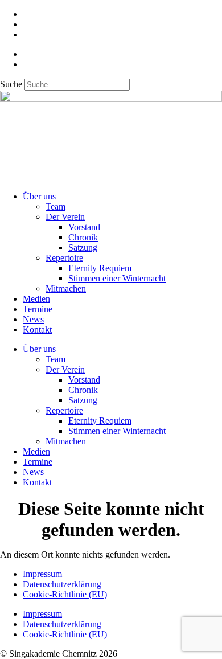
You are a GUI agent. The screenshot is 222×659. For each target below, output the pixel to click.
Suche (11, 84)
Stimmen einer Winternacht (117, 278)
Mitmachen (66, 288)
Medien (36, 299)
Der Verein (65, 217)
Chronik (83, 237)
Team (55, 206)
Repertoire (64, 258)
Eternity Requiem (99, 268)
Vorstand (84, 227)
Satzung (82, 247)
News (33, 319)
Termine (37, 309)
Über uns (39, 196)
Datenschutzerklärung (62, 584)
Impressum (42, 574)
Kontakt (37, 329)
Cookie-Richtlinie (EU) (65, 594)
